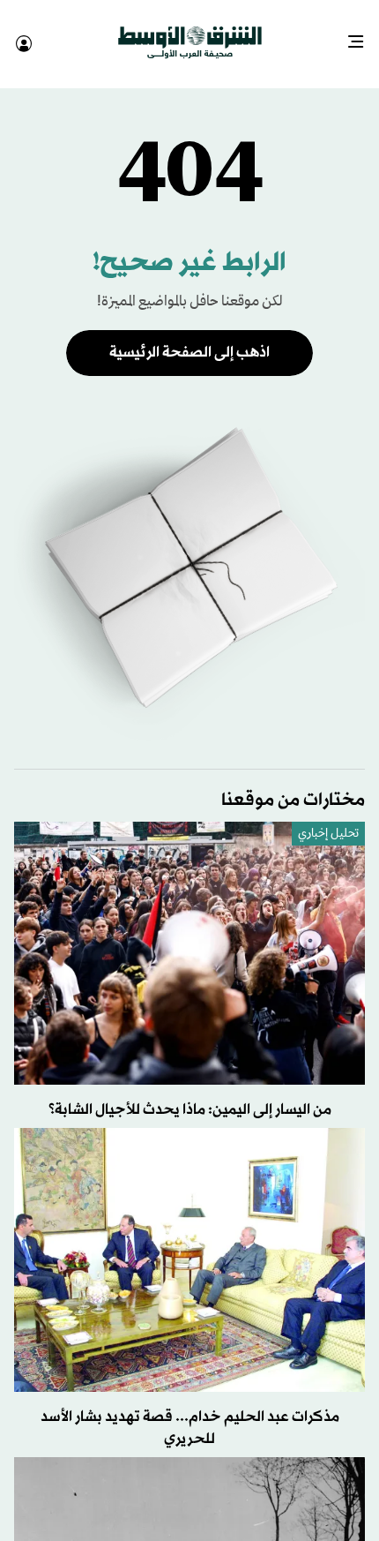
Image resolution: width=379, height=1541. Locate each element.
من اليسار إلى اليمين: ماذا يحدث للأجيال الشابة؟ (189, 1094)
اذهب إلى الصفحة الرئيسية (189, 337)
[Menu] (362, 35)
